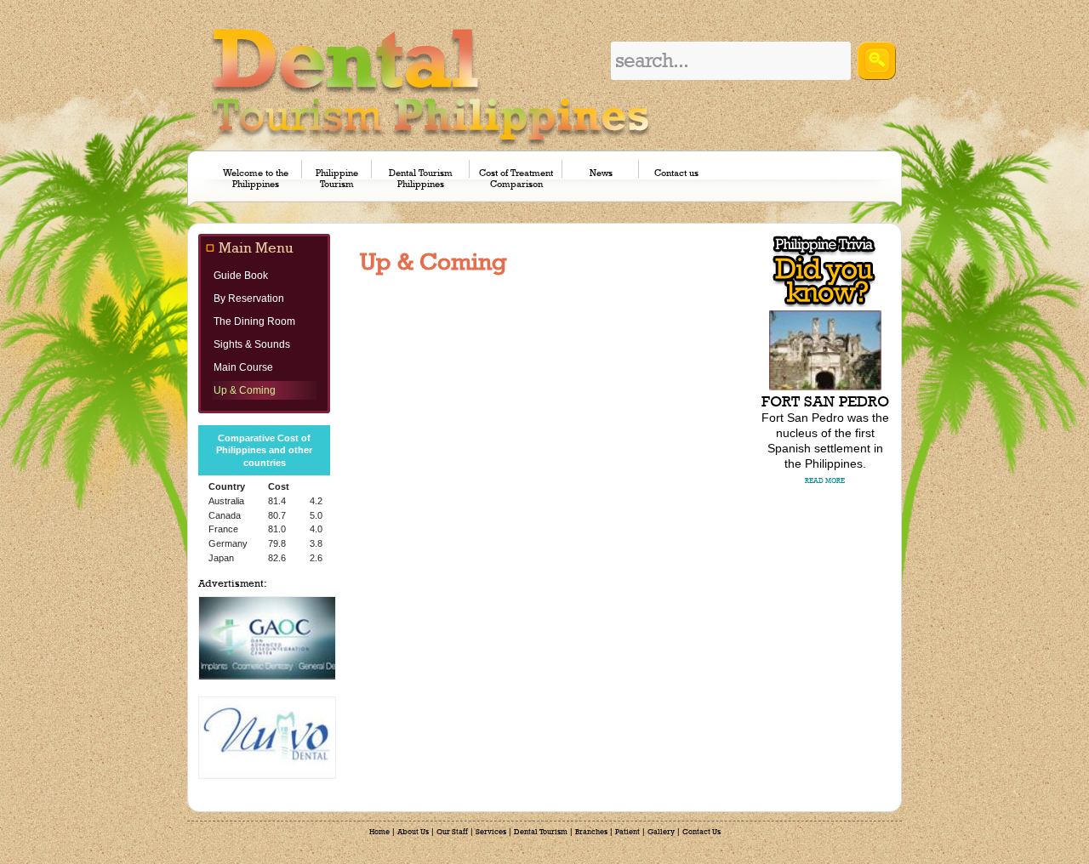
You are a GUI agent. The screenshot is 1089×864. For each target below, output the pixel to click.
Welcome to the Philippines (255, 179)
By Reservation (249, 298)
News (601, 173)
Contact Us (701, 831)
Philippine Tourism (337, 179)
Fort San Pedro (825, 401)
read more (825, 481)
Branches (591, 831)
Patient (627, 831)
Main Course (243, 367)
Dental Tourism (540, 831)
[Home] (430, 87)
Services (491, 831)
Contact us (676, 173)
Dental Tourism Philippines (421, 179)
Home (379, 831)
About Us (413, 831)
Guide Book (241, 275)
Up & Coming (245, 390)
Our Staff (452, 831)
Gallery (661, 831)
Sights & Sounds (252, 344)
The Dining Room (254, 321)
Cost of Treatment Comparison (516, 179)
